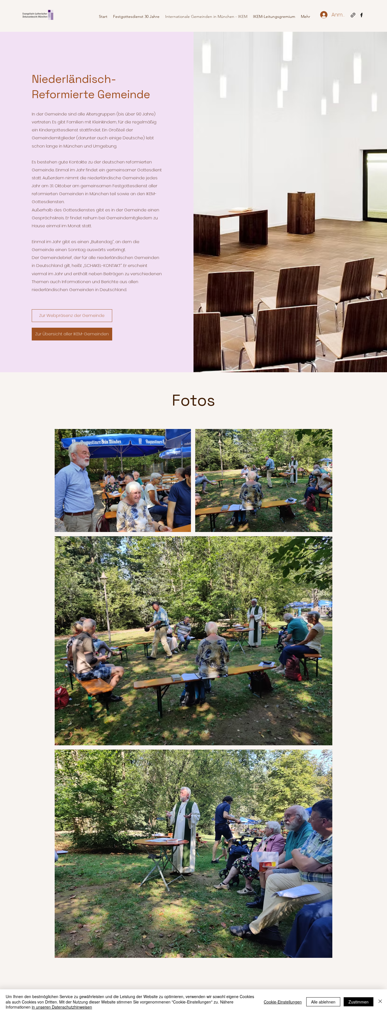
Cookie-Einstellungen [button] (283, 1002)
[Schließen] (380, 1001)
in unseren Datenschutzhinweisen (62, 1007)
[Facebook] (361, 15)
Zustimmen (358, 1002)
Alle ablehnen (323, 1002)
